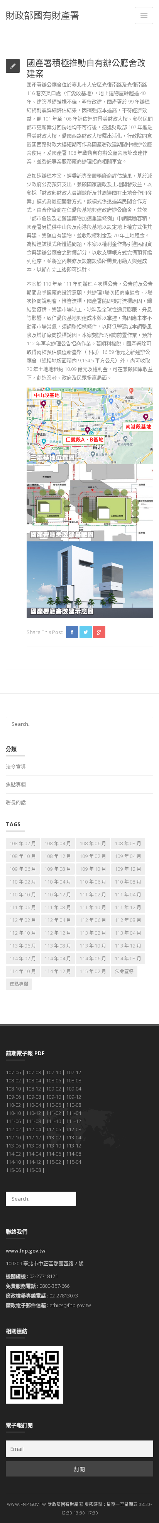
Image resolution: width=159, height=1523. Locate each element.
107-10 (53, 1072)
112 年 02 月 (23, 920)
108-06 (53, 1080)
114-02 (13, 1153)
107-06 (13, 1072)
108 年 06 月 (93, 843)
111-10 (53, 1121)
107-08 (33, 1072)
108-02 (13, 1080)
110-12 (33, 1113)
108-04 (33, 1080)
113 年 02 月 (93, 933)
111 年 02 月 (93, 894)
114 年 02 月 (23, 958)
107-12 (73, 1072)
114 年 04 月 (58, 958)
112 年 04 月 (58, 920)
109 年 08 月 (58, 869)
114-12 (33, 1161)
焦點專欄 (16, 784)
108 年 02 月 (23, 843)
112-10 (13, 1137)
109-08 (33, 1096)
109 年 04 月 (128, 856)
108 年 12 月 (58, 856)
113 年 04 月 (128, 933)
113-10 (53, 1145)
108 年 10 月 (23, 856)
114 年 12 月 (58, 971)
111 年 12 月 (128, 907)
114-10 (13, 1161)
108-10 (13, 1088)
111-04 (73, 1113)
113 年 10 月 (93, 945)
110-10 (13, 1113)
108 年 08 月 (128, 843)
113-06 (13, 1145)
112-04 (33, 1129)
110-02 (13, 1104)
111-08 (33, 1121)
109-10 (53, 1096)
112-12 (33, 1137)
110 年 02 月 (23, 882)
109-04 (73, 1088)
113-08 (33, 1145)
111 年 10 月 (93, 907)
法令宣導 (16, 766)
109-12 (73, 1096)
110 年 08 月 (128, 882)
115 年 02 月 (93, 971)
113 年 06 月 (23, 945)
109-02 (53, 1088)
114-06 (53, 1153)
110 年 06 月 (93, 882)
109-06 (13, 1096)
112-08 (73, 1129)
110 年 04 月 (58, 882)
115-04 (73, 1161)
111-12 (73, 1121)
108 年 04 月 (58, 843)
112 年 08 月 (128, 920)
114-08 (73, 1153)
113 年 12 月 (128, 945)
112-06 (53, 1129)
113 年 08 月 (58, 945)
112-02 (13, 1129)
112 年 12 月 (58, 933)
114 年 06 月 (93, 958)
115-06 (13, 1169)
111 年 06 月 (23, 907)
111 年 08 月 (58, 907)
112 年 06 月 (93, 920)
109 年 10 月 (93, 869)
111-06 (13, 1121)
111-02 (53, 1113)
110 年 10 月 (23, 894)
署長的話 (16, 802)
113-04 (73, 1137)
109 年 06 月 (23, 869)
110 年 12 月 (58, 894)
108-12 (33, 1088)
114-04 (33, 1153)
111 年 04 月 (128, 894)
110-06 (53, 1104)
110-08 (73, 1104)
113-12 (73, 1145)
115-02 (53, 1161)
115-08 (33, 1169)
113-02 (53, 1137)
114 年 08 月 (128, 958)
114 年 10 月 (23, 971)
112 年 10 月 (23, 933)
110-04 (33, 1104)
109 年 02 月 (93, 856)
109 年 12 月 (128, 869)
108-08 (73, 1080)
